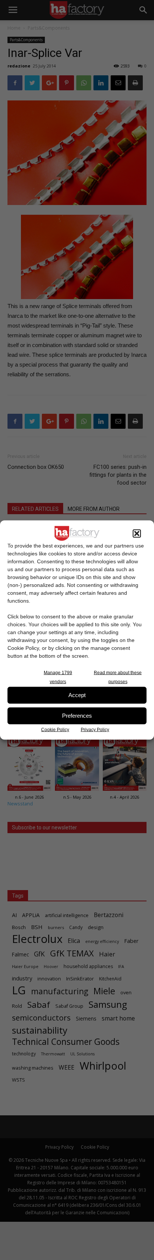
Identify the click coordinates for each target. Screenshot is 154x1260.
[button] (137, 533)
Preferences (77, 715)
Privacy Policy (95, 729)
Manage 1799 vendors (58, 677)
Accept (77, 695)
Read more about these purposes (118, 677)
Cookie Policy (55, 729)
